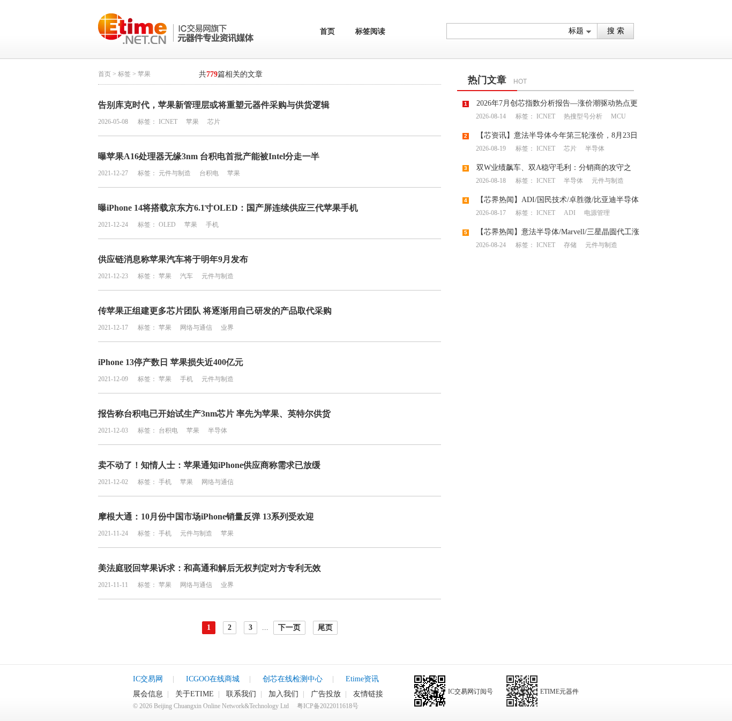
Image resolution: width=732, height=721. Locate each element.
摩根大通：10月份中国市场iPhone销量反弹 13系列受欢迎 (206, 516)
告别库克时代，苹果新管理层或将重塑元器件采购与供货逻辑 (214, 104)
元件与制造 (175, 173)
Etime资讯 (362, 679)
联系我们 (241, 694)
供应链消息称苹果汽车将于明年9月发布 (173, 259)
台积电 (208, 173)
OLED (167, 224)
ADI (569, 213)
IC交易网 (148, 679)
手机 (211, 224)
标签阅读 (370, 31)
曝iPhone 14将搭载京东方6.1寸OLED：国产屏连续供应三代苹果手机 (228, 207)
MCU (617, 116)
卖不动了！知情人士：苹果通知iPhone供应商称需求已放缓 (209, 465)
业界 (226, 327)
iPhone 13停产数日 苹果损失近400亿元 (170, 362)
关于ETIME (194, 694)
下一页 (289, 627)
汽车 (185, 276)
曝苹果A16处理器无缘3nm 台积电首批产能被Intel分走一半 (208, 156)
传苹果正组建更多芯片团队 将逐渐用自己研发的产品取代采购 (215, 310)
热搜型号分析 (582, 116)
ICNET (168, 121)
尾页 (325, 627)
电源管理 (596, 213)
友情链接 (368, 694)
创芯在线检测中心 (293, 679)
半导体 (216, 430)
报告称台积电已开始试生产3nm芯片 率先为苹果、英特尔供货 (214, 413)
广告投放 (326, 694)
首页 (327, 31)
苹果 (191, 121)
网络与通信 (195, 327)
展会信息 (148, 694)
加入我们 (283, 694)
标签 (124, 74)
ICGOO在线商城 (213, 679)
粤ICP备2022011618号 (327, 706)
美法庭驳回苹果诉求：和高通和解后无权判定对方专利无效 (209, 568)
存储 (569, 245)
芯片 (213, 121)
